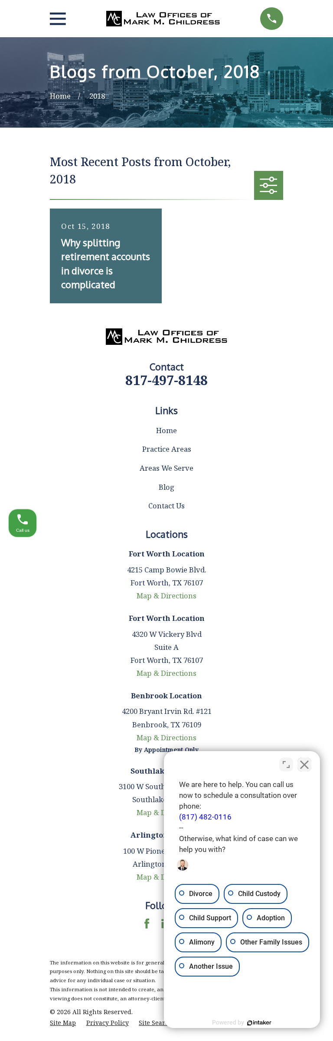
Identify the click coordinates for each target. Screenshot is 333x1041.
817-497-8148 (166, 380)
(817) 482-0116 (205, 817)
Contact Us (166, 506)
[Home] (163, 18)
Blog (166, 487)
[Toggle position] (286, 764)
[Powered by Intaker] (259, 1022)
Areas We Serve (166, 468)
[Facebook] (147, 924)
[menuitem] (63, 1022)
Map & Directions (166, 596)
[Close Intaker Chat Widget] (304, 764)
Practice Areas (166, 449)
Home (166, 430)
